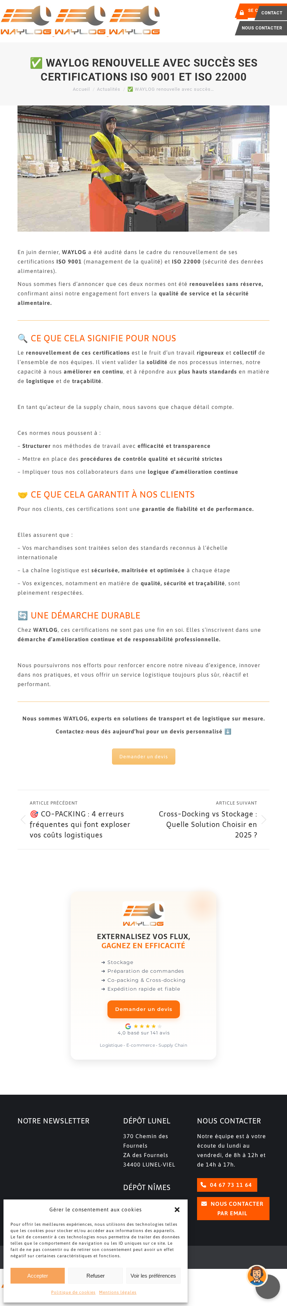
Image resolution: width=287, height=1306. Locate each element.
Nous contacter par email (236, 1208)
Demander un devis (143, 756)
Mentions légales (117, 1292)
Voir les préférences (153, 1276)
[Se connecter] (242, 12)
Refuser (95, 1276)
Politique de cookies (73, 1292)
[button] (177, 1209)
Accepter (37, 1276)
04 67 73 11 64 (230, 1185)
